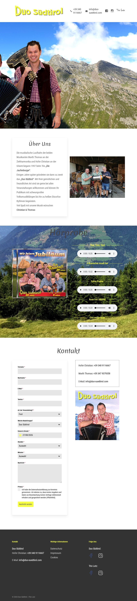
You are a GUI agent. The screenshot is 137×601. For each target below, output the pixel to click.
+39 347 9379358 (102, 373)
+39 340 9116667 (102, 365)
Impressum (55, 553)
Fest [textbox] (21, 414)
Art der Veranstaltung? (26, 410)
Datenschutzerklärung (39, 490)
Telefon (21, 399)
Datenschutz (56, 548)
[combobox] (40, 414)
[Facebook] (106, 11)
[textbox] (37, 445)
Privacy (21, 487)
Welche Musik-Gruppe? (25, 421)
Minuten (21, 452)
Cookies (54, 557)
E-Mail (20, 389)
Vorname (21, 367)
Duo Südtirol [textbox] (24, 424)
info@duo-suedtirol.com (96, 381)
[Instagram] (112, 11)
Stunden (21, 442)
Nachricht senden (25, 504)
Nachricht (21, 463)
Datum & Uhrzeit (24, 431)
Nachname (22, 378)
